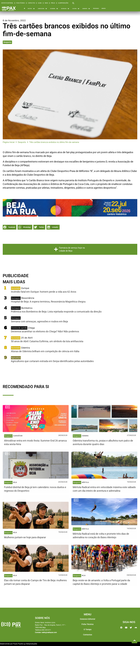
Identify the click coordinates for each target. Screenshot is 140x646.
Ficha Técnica (20, 3)
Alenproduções (63, 3)
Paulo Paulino (18, 644)
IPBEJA (53, 3)
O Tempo (87, 629)
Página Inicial (8, 142)
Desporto (7, 42)
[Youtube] (126, 627)
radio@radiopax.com (49, 632)
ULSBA (40, 3)
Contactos (31, 3)
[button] (31, 9)
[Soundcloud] (136, 627)
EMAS (46, 3)
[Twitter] (131, 627)
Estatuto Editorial (7, 3)
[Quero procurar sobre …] (73, 3)
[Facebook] (121, 627)
